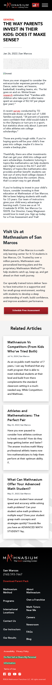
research (8, 95)
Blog (28, 639)
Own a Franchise (35, 600)
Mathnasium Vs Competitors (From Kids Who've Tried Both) (25, 347)
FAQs (29, 632)
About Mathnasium (33, 591)
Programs (8, 601)
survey (16, 111)
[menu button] (35, 5)
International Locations (10, 611)
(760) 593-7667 (12, 574)
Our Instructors (12, 629)
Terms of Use (10, 669)
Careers (30, 617)
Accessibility (9, 652)
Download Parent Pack (15, 581)
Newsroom (32, 625)
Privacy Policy (22, 652)
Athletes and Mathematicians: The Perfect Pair (23, 416)
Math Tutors (33, 609)
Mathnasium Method (10, 591)
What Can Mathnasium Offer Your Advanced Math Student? (24, 484)
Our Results (9, 638)
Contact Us (9, 621)
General (9, 20)
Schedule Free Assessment (26, 310)
